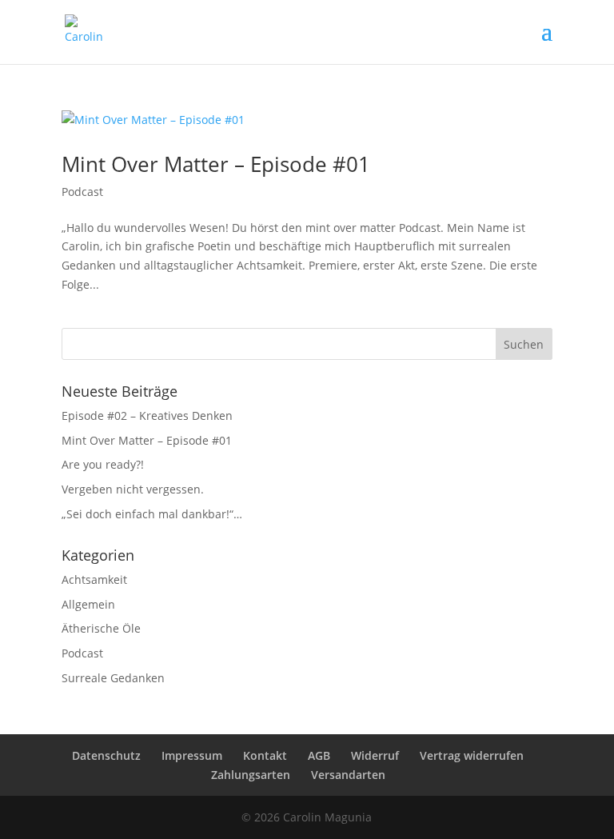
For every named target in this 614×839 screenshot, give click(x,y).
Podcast (82, 191)
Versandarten (348, 774)
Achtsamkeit (94, 579)
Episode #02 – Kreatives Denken (147, 415)
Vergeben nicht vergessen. (133, 489)
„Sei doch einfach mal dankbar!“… (152, 513)
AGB (319, 755)
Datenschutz (106, 755)
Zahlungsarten (250, 774)
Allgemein (88, 604)
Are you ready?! (103, 464)
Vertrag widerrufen (472, 755)
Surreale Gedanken (113, 677)
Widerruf (375, 755)
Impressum (191, 755)
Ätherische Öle (101, 628)
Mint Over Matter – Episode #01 (216, 164)
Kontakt (265, 755)
